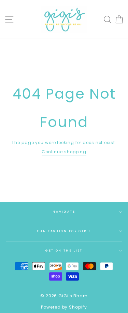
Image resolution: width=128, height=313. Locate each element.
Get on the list (64, 250)
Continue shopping (64, 152)
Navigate (64, 212)
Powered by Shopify (64, 307)
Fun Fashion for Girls (64, 231)
